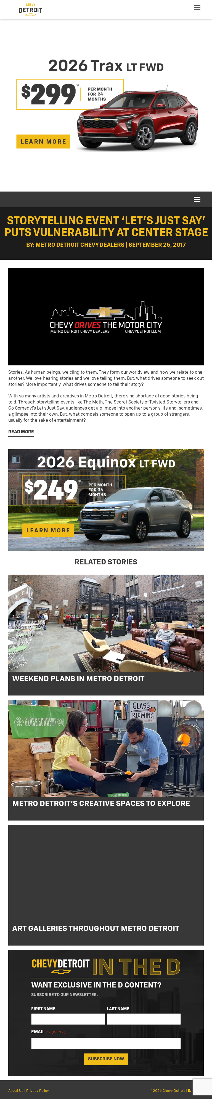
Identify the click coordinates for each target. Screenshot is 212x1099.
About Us (15, 1091)
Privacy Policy (37, 1091)
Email (48, 1032)
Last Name (118, 1009)
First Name (43, 1009)
